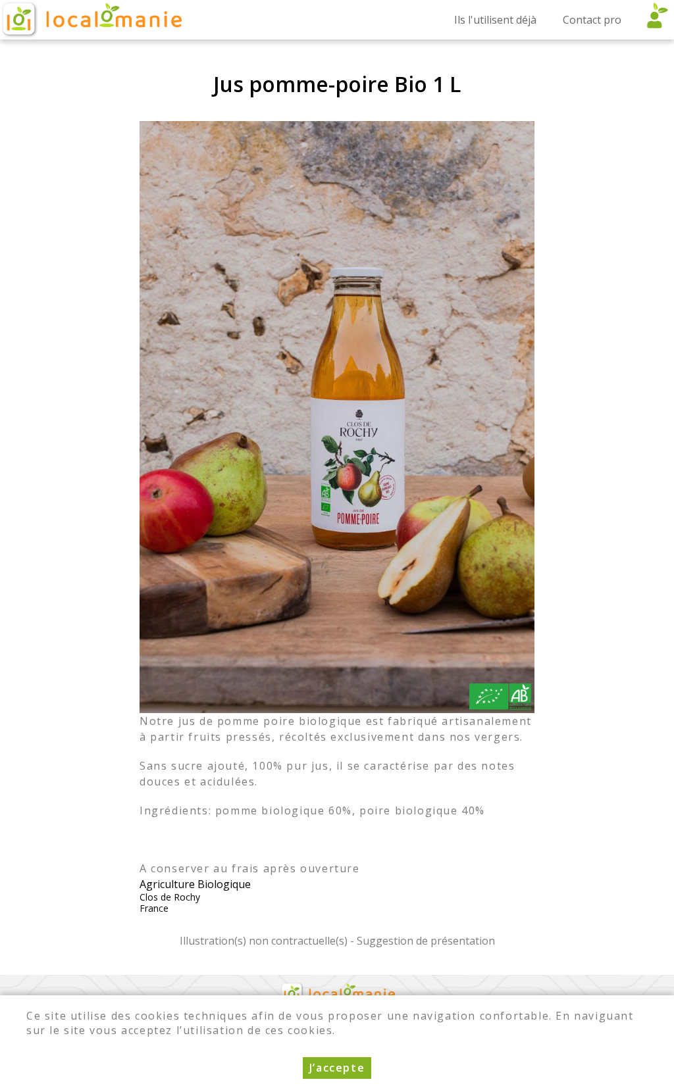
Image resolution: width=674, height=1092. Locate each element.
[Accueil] (91, 19)
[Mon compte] (654, 19)
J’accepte (337, 1067)
